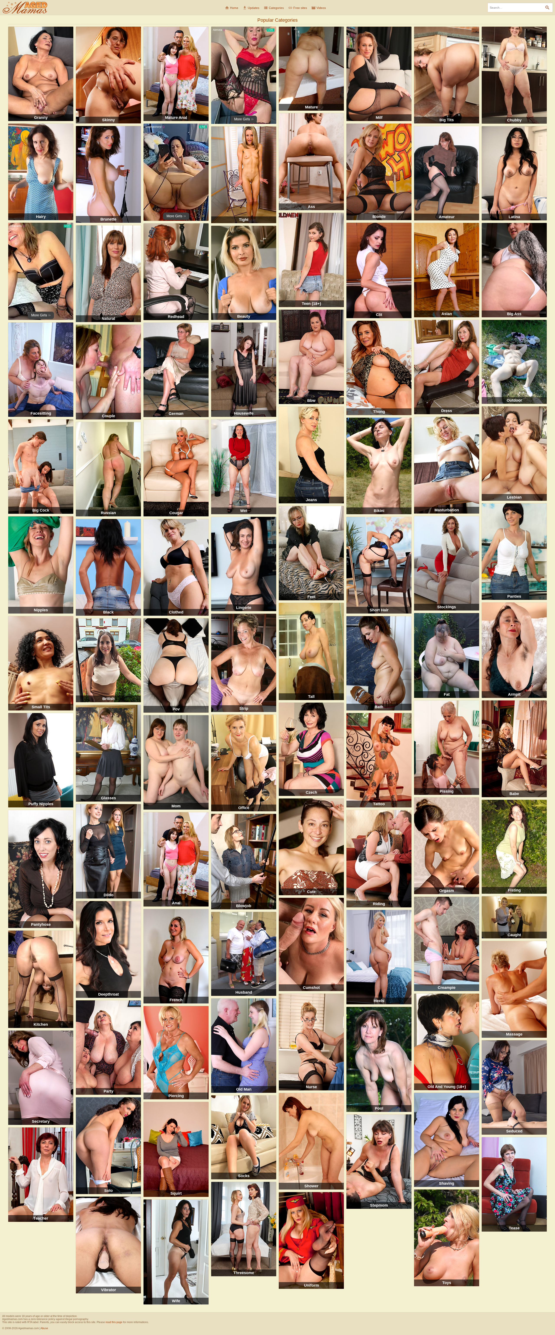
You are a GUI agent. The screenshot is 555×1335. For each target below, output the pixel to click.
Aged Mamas (25, 7)
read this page (114, 1322)
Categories (274, 8)
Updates (251, 8)
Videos (318, 8)
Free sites (297, 8)
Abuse (44, 1328)
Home (231, 8)
